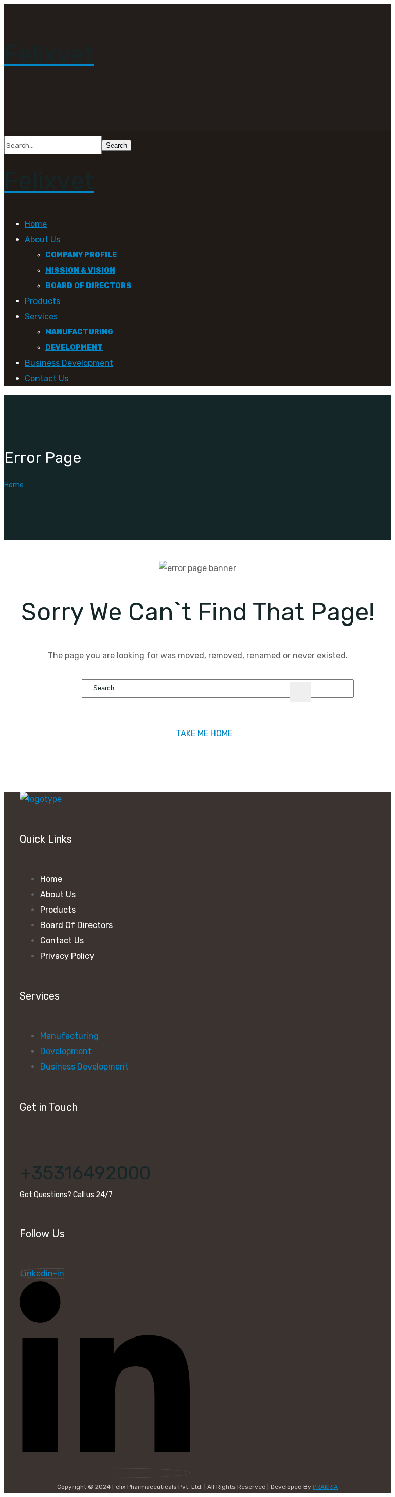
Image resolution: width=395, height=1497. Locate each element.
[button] (197, 105)
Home (14, 484)
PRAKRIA (325, 1486)
